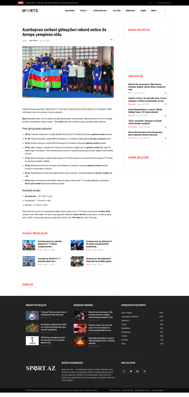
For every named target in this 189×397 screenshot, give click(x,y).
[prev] (99, 2)
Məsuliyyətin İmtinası (142, 390)
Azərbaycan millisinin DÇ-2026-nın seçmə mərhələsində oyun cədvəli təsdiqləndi (54, 327)
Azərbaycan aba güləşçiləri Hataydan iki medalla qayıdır (98, 259)
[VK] (154, 39)
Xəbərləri (131, 115)
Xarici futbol (132, 127)
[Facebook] (150, 3)
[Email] (148, 39)
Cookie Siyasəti (157, 390)
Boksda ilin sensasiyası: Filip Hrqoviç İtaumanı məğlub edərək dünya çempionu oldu (146, 87)
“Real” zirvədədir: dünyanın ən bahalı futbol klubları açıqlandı (145, 122)
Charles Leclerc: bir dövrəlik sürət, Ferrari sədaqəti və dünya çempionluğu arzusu (51, 3)
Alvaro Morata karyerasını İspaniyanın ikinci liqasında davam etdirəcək (145, 133)
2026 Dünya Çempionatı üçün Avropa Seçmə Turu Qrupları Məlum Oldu (53, 340)
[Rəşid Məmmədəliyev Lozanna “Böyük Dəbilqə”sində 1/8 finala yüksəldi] (80, 341)
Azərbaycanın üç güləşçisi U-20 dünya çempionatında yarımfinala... (99, 244)
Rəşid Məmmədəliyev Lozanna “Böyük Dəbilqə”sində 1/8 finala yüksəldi (145, 110)
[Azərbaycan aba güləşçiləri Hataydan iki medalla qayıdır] (77, 261)
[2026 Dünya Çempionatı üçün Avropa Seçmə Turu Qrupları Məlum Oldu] (32, 340)
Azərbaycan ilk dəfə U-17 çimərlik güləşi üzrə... (49, 259)
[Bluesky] (131, 371)
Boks (130, 93)
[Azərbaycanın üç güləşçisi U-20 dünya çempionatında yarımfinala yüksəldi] (77, 245)
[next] (103, 2)
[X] (136, 39)
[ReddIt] (142, 39)
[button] (165, 11)
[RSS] (144, 371)
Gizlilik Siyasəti (115, 390)
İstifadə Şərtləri (127, 390)
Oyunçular (132, 104)
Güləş (24, 40)
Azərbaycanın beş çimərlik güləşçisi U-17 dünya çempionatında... (50, 244)
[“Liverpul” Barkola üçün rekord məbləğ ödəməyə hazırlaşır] (32, 315)
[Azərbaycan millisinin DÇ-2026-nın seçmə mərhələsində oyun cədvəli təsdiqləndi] (32, 327)
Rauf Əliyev (33, 40)
